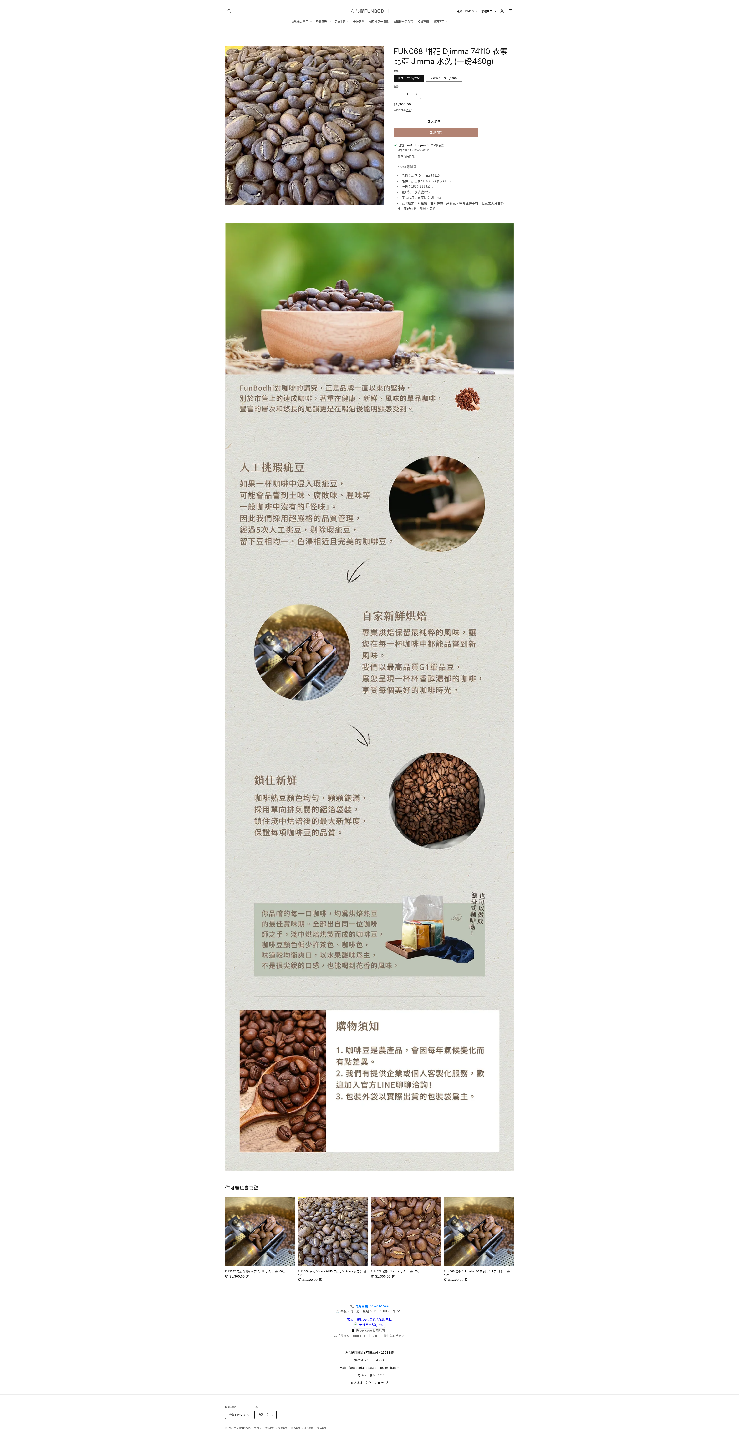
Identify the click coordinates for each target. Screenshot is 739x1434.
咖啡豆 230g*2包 (409, 78)
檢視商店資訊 (406, 156)
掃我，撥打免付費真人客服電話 (369, 1319)
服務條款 (308, 1428)
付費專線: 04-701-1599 (372, 1306)
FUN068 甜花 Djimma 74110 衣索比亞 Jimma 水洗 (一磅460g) (332, 1273)
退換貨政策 (361, 1360)
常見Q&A (378, 1360)
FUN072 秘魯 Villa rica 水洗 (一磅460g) (395, 1271)
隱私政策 (295, 1428)
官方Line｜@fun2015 (369, 1375)
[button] (229, 11)
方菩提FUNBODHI (243, 1428)
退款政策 (283, 1428)
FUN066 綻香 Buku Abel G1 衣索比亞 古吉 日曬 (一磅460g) (477, 1273)
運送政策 (321, 1428)
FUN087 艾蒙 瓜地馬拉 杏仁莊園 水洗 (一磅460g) (255, 1271)
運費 (408, 110)
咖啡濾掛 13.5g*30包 (444, 78)
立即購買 (436, 132)
